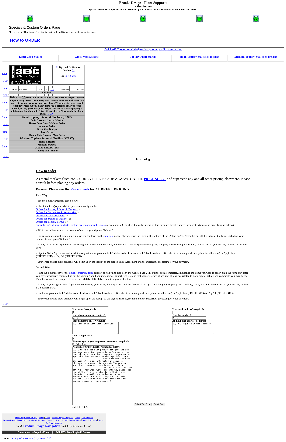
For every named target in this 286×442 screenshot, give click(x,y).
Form (4, 73)
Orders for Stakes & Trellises (51, 218)
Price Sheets (70, 76)
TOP (50, 114)
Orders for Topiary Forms (50, 221)
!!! (57, 67)
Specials (108, 235)
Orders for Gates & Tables (50, 215)
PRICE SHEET (155, 179)
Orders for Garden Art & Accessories (56, 212)
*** (52, 89)
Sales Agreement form (81, 272)
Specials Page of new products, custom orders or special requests (71, 224)
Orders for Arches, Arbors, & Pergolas (57, 209)
